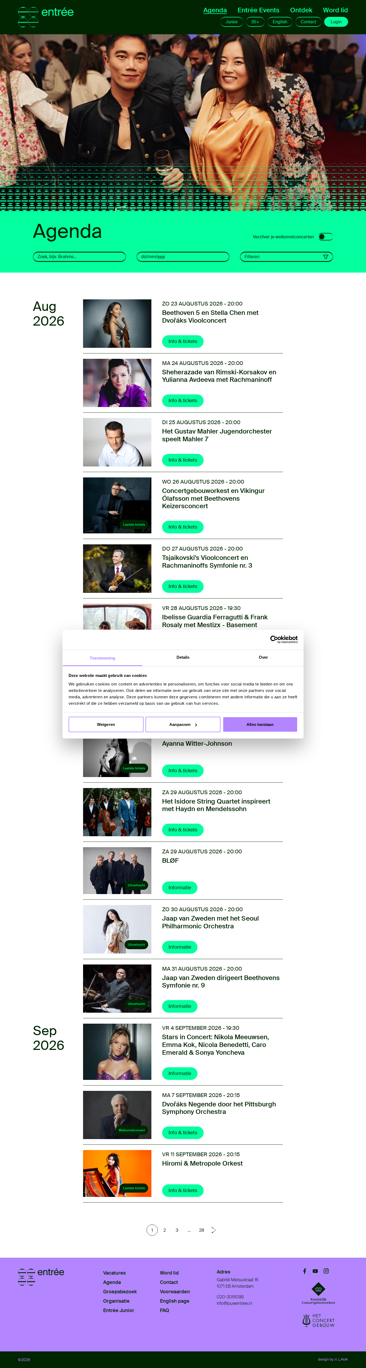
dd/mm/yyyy (153, 256)
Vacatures (114, 1273)
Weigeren (106, 724)
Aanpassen (180, 724)
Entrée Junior (118, 1310)
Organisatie (116, 1301)
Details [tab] (183, 657)
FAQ (164, 1310)
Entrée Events (258, 10)
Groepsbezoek (120, 1291)
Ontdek (301, 10)
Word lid (335, 10)
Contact (308, 22)
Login (336, 22)
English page (174, 1301)
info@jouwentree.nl (234, 1303)
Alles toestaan (260, 724)
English (280, 22)
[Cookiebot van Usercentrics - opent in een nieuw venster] (274, 640)
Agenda (215, 10)
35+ (255, 22)
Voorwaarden (175, 1291)
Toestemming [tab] (102, 657)
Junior (232, 22)
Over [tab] (263, 657)
